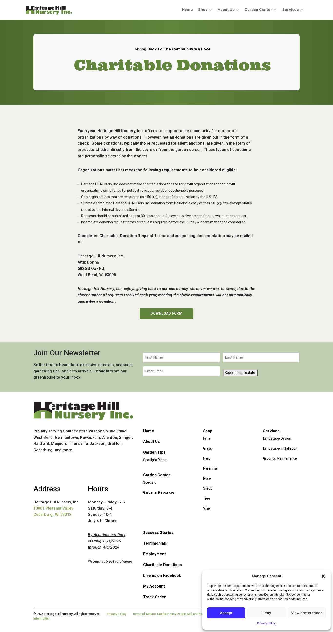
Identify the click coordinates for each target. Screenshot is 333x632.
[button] (323, 576)
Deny (266, 613)
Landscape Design (277, 438)
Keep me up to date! (240, 373)
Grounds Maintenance (280, 458)
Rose (207, 478)
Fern (206, 438)
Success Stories (158, 532)
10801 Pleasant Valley (53, 508)
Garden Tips (154, 452)
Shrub (207, 488)
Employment (154, 554)
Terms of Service (145, 614)
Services (290, 10)
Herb (206, 458)
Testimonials (155, 543)
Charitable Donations (162, 564)
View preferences (306, 613)
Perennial (210, 468)
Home (187, 10)
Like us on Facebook (162, 575)
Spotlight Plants (155, 460)
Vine (206, 508)
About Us (226, 10)
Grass (207, 448)
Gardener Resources (159, 492)
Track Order (154, 597)
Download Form (166, 313)
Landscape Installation (280, 448)
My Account (154, 586)
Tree (206, 498)
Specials (149, 482)
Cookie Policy (166, 614)
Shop (202, 10)
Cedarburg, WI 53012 (52, 514)
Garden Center (258, 10)
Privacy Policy (266, 623)
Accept (226, 613)
